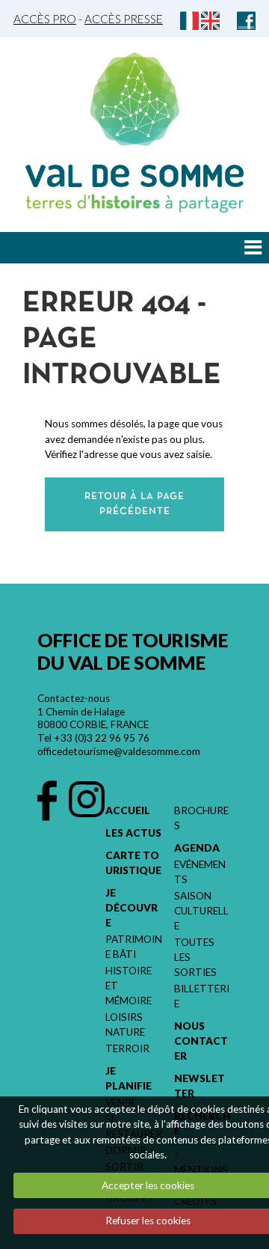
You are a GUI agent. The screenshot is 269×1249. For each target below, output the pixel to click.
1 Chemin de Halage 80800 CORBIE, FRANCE (93, 718)
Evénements (200, 871)
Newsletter (199, 1085)
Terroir (127, 1048)
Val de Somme (134, 176)
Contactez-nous (73, 698)
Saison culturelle (201, 911)
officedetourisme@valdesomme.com (118, 751)
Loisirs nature (125, 1024)
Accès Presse (123, 18)
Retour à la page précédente (134, 504)
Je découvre (131, 908)
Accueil (127, 810)
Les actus (133, 833)
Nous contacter (201, 1041)
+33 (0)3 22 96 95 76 (101, 738)
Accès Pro (44, 18)
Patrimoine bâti (133, 946)
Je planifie (128, 1078)
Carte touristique (133, 862)
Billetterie (201, 996)
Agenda (197, 848)
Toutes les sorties (195, 957)
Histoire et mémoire (128, 986)
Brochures (201, 817)
